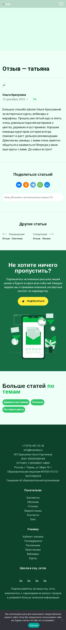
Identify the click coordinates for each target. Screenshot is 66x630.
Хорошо (34, 625)
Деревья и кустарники (16, 402)
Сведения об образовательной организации (33, 480)
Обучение (33, 502)
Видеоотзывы (33, 510)
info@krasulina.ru (33, 450)
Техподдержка (33, 540)
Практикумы (33, 549)
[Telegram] (33, 185)
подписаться (35, 301)
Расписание (33, 545)
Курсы (33, 558)
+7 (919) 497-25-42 (33, 445)
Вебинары (33, 553)
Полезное (37, 402)
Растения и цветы (14, 409)
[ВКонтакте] (19, 185)
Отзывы (33, 506)
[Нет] (62, 620)
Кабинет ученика (33, 536)
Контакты (33, 515)
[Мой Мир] (47, 185)
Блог (33, 519)
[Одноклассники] (26, 185)
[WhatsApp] (40, 185)
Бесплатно (33, 497)
